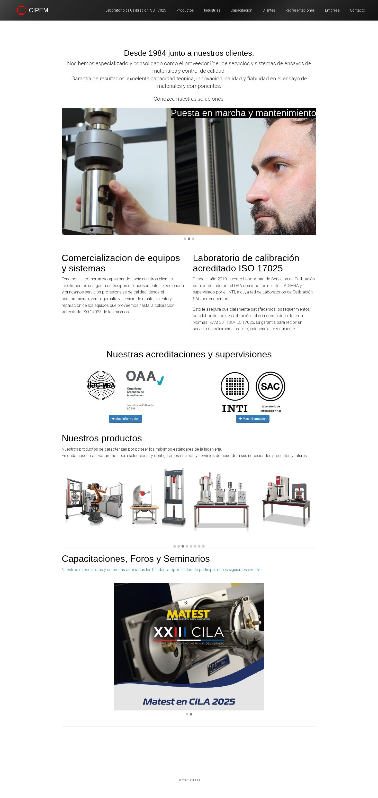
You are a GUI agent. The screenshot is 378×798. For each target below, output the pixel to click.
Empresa (332, 10)
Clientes (269, 10)
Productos (185, 10)
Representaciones (300, 10)
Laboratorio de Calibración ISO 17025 (135, 10)
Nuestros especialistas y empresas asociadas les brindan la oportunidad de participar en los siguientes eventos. (162, 569)
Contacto (357, 10)
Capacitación (241, 10)
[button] (185, 239)
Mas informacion (127, 419)
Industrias (212, 10)
